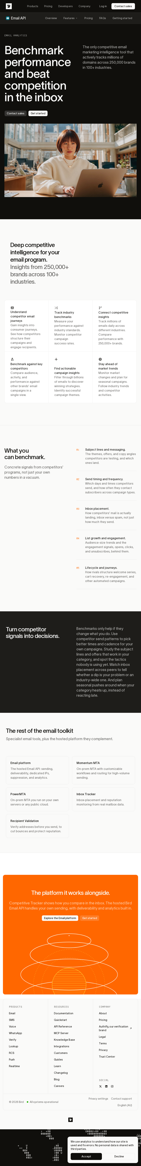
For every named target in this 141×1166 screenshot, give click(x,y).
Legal (102, 1036)
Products (32, 6)
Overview (51, 18)
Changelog (61, 1072)
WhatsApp (15, 1033)
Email (12, 1013)
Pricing (48, 6)
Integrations (61, 1046)
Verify (12, 1039)
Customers (61, 1053)
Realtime (14, 1066)
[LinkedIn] (106, 1086)
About (103, 1013)
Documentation (63, 1013)
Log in (103, 6)
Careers (59, 1086)
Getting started (122, 18)
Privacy (103, 1050)
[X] (100, 1086)
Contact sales (123, 6)
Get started (38, 113)
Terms (103, 1043)
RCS (11, 1053)
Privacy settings (98, 1098)
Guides (58, 1059)
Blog (57, 1079)
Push (12, 1059)
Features (69, 18)
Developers (65, 6)
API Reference (63, 1026)
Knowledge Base (64, 1039)
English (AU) (125, 1105)
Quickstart (60, 1019)
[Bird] (9, 6)
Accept (86, 1156)
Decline (119, 1156)
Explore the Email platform (60, 918)
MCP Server (61, 1033)
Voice (12, 1026)
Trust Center (107, 1056)
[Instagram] (112, 1086)
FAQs (102, 18)
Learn (57, 1066)
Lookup (13, 1046)
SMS (12, 1019)
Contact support (121, 1098)
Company (84, 6)
